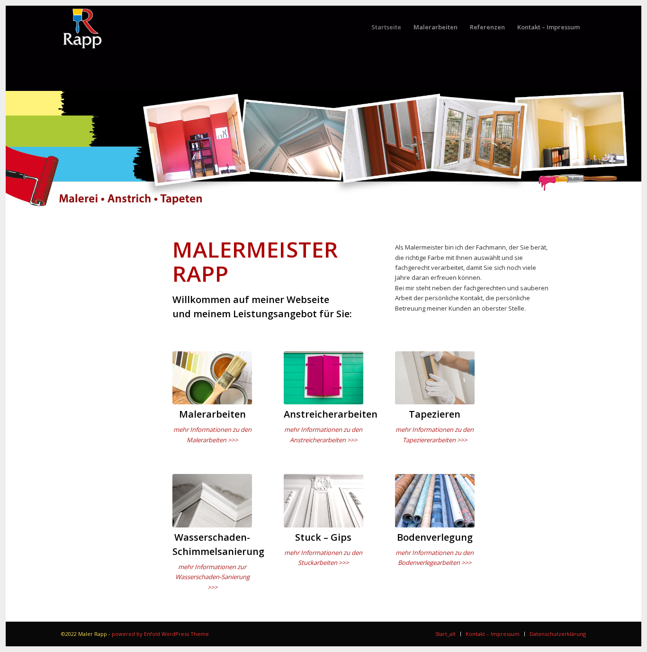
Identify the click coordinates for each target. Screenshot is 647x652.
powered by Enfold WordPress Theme (160, 633)
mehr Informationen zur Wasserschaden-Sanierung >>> (212, 577)
